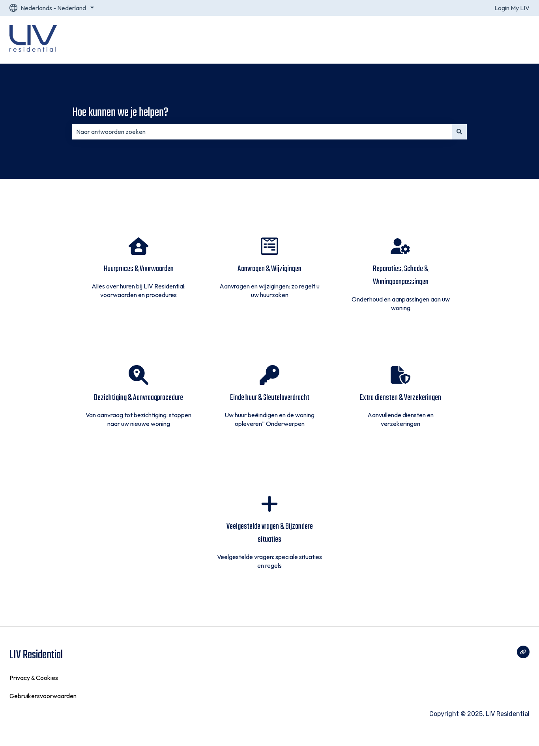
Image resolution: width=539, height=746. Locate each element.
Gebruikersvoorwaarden (43, 696)
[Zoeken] (459, 131)
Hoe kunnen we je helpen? (120, 113)
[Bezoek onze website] (523, 652)
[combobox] (262, 131)
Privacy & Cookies (33, 678)
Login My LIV (512, 8)
